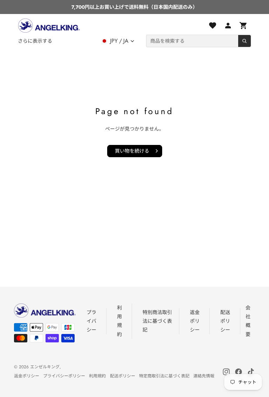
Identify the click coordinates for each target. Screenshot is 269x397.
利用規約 (97, 376)
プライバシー (91, 321)
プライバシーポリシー (64, 376)
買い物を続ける (132, 150)
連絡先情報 (203, 376)
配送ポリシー (225, 321)
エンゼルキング (45, 367)
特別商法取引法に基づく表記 (157, 321)
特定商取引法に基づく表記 (164, 376)
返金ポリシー (195, 321)
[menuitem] (35, 41)
